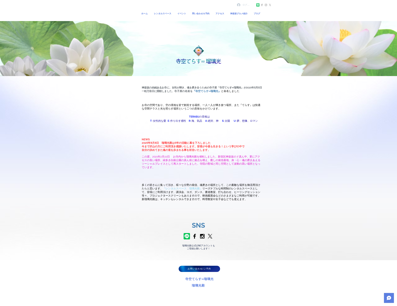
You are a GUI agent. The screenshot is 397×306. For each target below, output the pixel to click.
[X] (270, 5)
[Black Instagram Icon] (202, 236)
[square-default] (257, 5)
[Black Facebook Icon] (194, 236)
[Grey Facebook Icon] (261, 5)
